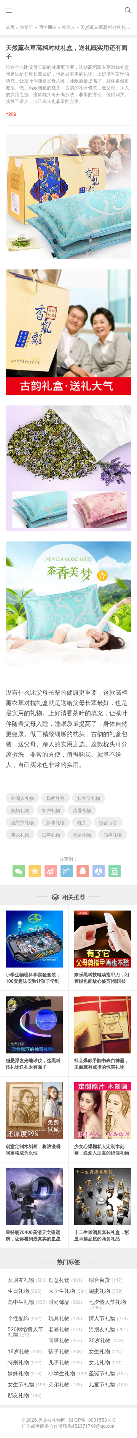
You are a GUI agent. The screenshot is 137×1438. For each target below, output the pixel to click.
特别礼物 (24, 1362)
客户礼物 (51, 810)
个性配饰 (24, 1318)
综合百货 (108, 822)
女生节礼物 (27, 1384)
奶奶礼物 (55, 798)
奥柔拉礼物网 (51, 1419)
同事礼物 (65, 1340)
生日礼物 (24, 1290)
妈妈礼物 (20, 810)
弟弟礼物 (65, 1384)
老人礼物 (20, 834)
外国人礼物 (22, 798)
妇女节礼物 (88, 798)
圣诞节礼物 (108, 1373)
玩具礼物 (65, 1318)
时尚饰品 (65, 1301)
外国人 (68, 27)
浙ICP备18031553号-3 (92, 1419)
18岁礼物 (25, 1351)
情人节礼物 (108, 1318)
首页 (10, 27)
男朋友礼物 (108, 1329)
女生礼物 (106, 1351)
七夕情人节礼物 (107, 1304)
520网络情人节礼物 (25, 1331)
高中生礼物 (27, 1301)
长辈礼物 (82, 834)
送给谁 (26, 27)
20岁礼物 (106, 1340)
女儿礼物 (106, 1362)
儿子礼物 (65, 1362)
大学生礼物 (68, 1290)
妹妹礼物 (24, 1373)
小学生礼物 (68, 1373)
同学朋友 (47, 27)
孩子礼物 (65, 1351)
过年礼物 (51, 834)
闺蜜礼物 (106, 1290)
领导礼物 (113, 834)
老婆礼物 (65, 1329)
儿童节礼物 (108, 1384)
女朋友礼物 (27, 1279)
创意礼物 (65, 1279)
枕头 (81, 822)
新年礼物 (55, 822)
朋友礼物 (24, 1395)
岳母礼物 (82, 810)
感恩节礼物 (22, 822)
